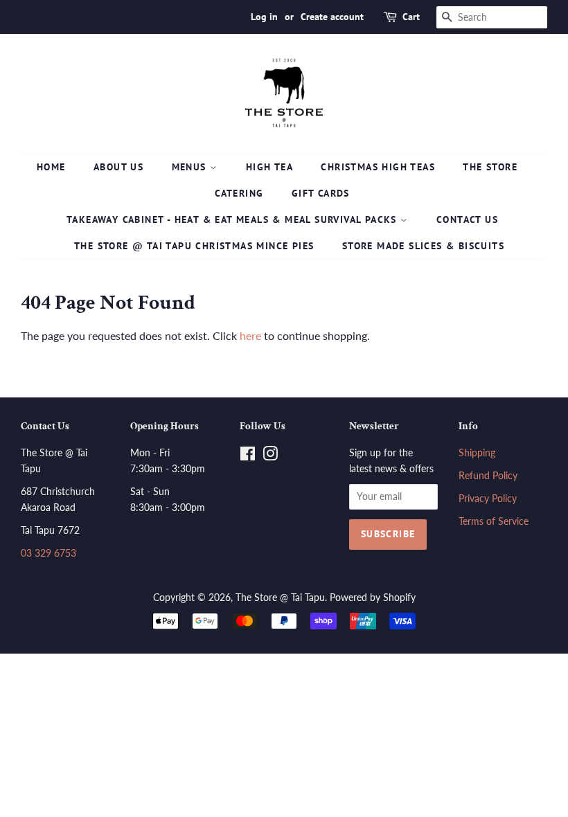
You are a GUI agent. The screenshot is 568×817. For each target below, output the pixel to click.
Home (51, 167)
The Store (490, 167)
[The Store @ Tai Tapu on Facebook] (248, 456)
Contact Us (467, 219)
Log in (264, 16)
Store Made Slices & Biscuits (423, 246)
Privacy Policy (488, 498)
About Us (118, 167)
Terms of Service (494, 521)
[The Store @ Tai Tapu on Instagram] (270, 456)
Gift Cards (321, 193)
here (250, 335)
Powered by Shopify (373, 597)
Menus (191, 167)
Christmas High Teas (378, 167)
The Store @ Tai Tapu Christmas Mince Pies (194, 246)
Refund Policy (488, 475)
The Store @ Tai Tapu (280, 597)
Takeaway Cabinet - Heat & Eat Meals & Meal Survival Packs (233, 219)
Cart (411, 16)
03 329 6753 (48, 553)
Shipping (477, 452)
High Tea (269, 167)
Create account (332, 16)
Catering (239, 193)
